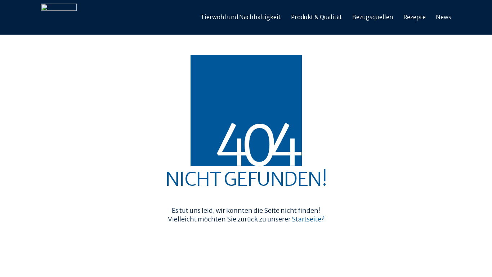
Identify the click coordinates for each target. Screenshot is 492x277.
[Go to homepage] (59, 17)
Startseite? (308, 219)
